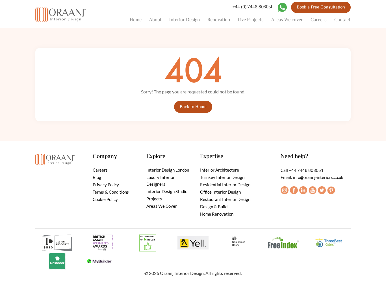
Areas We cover (287, 20)
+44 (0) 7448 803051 (252, 7)
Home (136, 20)
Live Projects (251, 20)
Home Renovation (216, 213)
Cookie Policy (105, 199)
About (155, 20)
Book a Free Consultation (321, 7)
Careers (319, 20)
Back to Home (193, 107)
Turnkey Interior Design (222, 177)
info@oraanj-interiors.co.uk (318, 177)
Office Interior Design (220, 191)
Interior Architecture (219, 169)
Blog (97, 177)
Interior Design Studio (166, 191)
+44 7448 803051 (306, 170)
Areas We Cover (161, 206)
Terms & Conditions (111, 191)
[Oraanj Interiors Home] (60, 14)
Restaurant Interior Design (225, 199)
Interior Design (184, 20)
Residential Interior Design (225, 184)
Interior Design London (167, 169)
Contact (342, 20)
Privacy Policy (106, 184)
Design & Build (213, 206)
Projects (154, 198)
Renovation (218, 20)
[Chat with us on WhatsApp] (282, 7)
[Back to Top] (375, 278)
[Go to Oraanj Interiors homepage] (55, 158)
